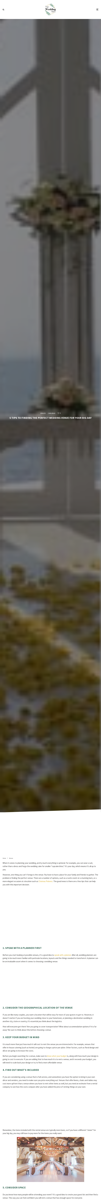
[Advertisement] (50, 835)
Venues (43, 413)
